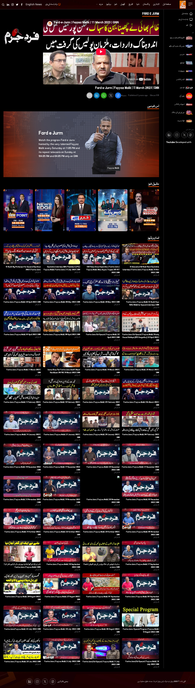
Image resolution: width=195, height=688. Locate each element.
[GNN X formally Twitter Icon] (17, 4)
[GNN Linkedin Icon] (8, 4)
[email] (90, 95)
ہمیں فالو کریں (62, 681)
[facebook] (118, 95)
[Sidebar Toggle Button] (190, 4)
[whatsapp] (104, 95)
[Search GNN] (3, 4)
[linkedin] (97, 95)
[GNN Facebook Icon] (22, 4)
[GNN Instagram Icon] (12, 4)
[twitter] (111, 95)
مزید (101, 4)
